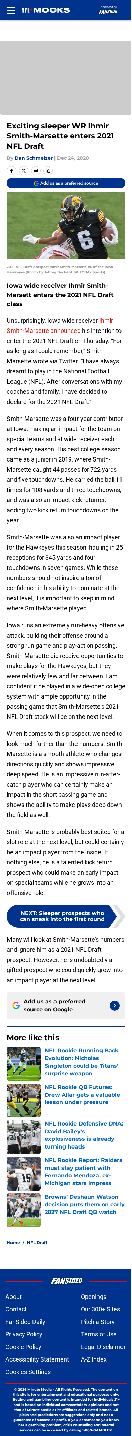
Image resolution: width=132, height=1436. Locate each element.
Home (13, 1242)
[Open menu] (11, 10)
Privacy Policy (23, 1334)
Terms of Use (99, 1334)
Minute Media (39, 1389)
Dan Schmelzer (34, 158)
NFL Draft (37, 1242)
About (13, 1296)
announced (65, 330)
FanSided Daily (25, 1321)
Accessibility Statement (37, 1359)
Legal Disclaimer (103, 1346)
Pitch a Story (98, 1321)
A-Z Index (94, 1359)
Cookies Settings (28, 1371)
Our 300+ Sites (100, 1309)
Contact (16, 1309)
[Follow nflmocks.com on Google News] (115, 1006)
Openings (93, 1296)
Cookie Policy (23, 1346)
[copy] (48, 170)
